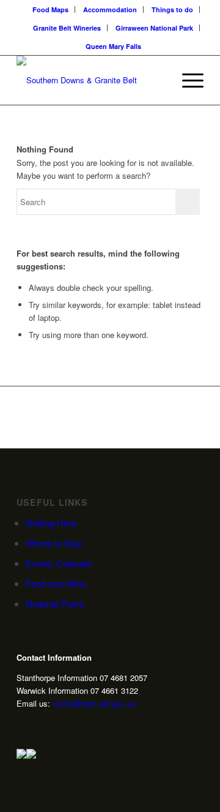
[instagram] (21, 725)
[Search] (158, 80)
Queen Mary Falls (113, 46)
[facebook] (59, 725)
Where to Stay (54, 542)
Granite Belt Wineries (67, 27)
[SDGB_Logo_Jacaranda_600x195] (91, 80)
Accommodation (110, 9)
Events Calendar (59, 563)
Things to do (172, 9)
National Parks (55, 603)
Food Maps (50, 9)
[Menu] (187, 80)
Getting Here (51, 522)
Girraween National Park (154, 27)
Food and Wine (56, 583)
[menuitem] (50, 9)
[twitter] (40, 725)
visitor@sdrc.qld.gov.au (94, 703)
